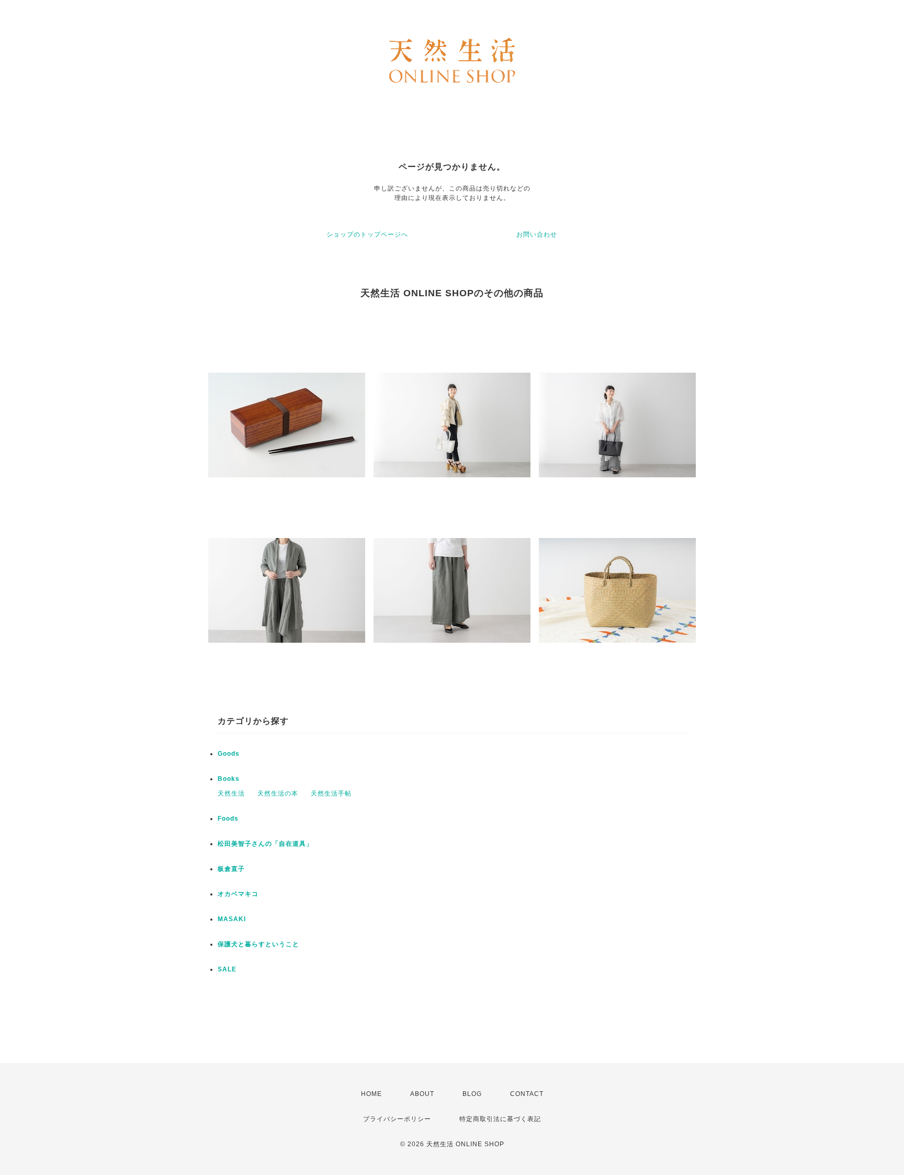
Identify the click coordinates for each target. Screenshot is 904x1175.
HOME (371, 1094)
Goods (229, 753)
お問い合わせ (536, 234)
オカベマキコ (238, 894)
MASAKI (232, 919)
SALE (227, 969)
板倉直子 (231, 868)
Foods (228, 818)
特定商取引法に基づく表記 (500, 1119)
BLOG (472, 1094)
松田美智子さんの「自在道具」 (265, 843)
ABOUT (422, 1094)
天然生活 (231, 793)
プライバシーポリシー (397, 1119)
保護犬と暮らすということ (258, 944)
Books (229, 778)
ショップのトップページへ (367, 234)
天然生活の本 (277, 793)
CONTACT (527, 1094)
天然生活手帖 (331, 793)
